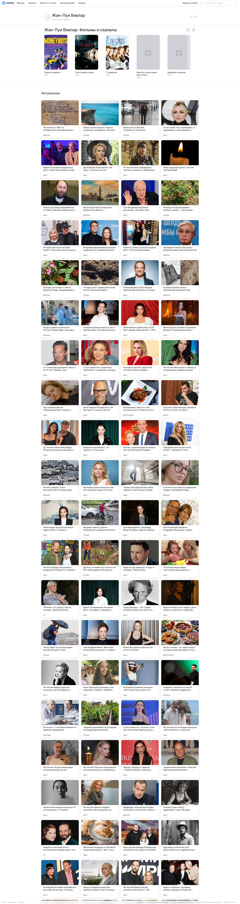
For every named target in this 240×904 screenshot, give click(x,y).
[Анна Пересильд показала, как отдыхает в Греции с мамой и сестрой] (100, 679)
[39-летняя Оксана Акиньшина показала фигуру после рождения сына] (60, 759)
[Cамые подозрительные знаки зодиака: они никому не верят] (140, 479)
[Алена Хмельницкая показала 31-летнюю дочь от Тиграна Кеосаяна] (60, 799)
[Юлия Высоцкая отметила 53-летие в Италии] (140, 639)
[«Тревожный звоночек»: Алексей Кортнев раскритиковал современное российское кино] (180, 759)
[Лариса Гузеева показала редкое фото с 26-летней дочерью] (140, 239)
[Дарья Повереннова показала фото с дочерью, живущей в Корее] (100, 599)
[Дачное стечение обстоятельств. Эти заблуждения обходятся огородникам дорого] (100, 559)
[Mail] (4, 3)
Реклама (21, 902)
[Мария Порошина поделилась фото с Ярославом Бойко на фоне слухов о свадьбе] (60, 159)
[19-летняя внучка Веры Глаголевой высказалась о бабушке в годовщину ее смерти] (180, 559)
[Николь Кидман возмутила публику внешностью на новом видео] (100, 879)
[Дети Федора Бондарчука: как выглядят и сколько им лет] (100, 399)
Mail (4, 902)
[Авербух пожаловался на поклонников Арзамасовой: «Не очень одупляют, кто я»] (60, 839)
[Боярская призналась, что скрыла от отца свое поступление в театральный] (100, 439)
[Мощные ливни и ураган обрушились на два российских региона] (100, 519)
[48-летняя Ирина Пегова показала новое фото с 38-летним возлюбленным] (140, 879)
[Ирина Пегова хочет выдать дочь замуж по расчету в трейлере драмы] (180, 599)
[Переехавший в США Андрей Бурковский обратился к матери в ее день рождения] (140, 279)
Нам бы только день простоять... (147, 73)
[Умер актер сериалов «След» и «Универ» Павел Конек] (140, 559)
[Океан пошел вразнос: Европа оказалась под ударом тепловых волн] (100, 119)
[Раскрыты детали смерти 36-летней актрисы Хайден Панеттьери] (140, 359)
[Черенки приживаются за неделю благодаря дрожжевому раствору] (100, 719)
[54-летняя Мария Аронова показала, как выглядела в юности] (60, 679)
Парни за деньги (52, 72)
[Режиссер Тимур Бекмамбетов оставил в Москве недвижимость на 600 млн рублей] (60, 199)
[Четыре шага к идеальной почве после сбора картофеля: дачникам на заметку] (100, 279)
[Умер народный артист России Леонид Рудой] (180, 159)
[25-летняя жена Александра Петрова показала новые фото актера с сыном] (60, 439)
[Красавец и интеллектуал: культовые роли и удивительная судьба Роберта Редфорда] (180, 839)
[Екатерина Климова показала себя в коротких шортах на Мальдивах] (140, 679)
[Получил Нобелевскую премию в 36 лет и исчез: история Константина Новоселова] (180, 399)
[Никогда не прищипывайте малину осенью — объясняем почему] (180, 199)
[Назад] (188, 30)
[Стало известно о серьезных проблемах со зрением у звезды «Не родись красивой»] (100, 359)
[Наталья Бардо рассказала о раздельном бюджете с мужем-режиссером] (60, 559)
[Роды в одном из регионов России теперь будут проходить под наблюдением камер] (60, 319)
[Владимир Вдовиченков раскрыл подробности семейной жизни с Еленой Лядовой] (100, 239)
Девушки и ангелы (177, 72)
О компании (12, 902)
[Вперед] (193, 30)
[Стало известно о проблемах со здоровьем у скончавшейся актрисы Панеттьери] (180, 119)
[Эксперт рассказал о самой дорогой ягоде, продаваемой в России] (60, 279)
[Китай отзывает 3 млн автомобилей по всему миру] (60, 479)
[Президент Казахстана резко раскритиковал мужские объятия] (180, 239)
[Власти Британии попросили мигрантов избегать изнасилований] (100, 199)
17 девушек (111, 72)
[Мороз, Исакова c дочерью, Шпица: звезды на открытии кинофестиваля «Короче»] (180, 879)
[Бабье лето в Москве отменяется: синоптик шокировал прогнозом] (140, 119)
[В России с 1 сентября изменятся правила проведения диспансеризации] (60, 719)
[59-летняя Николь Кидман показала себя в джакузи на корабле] (100, 799)
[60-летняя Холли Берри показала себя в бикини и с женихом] (180, 719)
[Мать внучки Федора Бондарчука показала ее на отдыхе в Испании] (140, 839)
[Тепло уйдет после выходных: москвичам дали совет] (60, 639)
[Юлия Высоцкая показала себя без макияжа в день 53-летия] (100, 479)
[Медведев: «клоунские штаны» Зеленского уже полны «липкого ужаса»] (140, 799)
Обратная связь (230, 902)
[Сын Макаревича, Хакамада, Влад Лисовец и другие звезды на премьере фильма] (140, 519)
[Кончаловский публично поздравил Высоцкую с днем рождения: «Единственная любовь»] (180, 519)
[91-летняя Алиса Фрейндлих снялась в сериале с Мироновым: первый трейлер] (140, 159)
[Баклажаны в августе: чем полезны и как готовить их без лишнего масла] (140, 399)
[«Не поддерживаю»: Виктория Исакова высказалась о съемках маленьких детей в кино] (100, 639)
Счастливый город (84, 72)
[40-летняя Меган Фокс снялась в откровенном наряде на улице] (180, 359)
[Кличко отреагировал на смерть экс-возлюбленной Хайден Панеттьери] (140, 439)
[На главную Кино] (10, 3)
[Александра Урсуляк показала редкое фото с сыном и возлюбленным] (60, 519)
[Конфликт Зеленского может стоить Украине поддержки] (180, 679)
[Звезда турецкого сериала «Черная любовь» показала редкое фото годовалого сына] (140, 759)
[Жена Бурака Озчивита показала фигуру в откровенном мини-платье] (180, 319)
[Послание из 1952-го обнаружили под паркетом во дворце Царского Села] (60, 119)
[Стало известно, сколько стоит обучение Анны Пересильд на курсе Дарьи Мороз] (140, 719)
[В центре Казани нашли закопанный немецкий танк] (180, 279)
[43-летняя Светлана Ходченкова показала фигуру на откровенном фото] (100, 759)
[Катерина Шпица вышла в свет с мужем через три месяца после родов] (100, 319)
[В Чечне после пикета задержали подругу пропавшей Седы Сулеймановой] (180, 479)
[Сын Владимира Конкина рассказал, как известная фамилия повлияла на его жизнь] (140, 199)
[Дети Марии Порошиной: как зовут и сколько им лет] (100, 159)
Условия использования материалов (208, 902)
